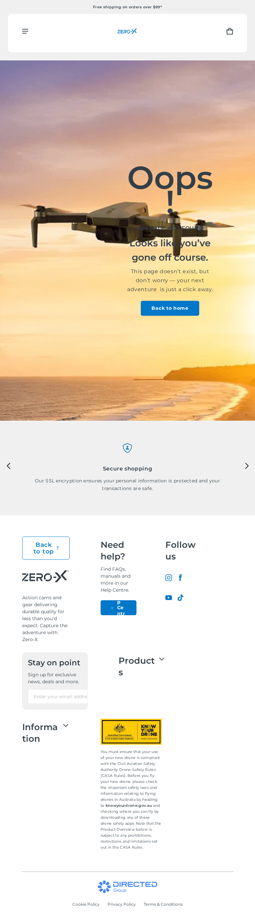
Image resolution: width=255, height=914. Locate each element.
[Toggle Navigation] (25, 31)
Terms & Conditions (163, 904)
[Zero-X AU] (127, 31)
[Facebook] (180, 577)
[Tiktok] (180, 597)
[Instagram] (168, 577)
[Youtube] (168, 597)
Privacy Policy (122, 904)
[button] (229, 31)
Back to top (44, 548)
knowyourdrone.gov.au (129, 805)
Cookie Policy (86, 904)
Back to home (169, 308)
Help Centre (121, 607)
